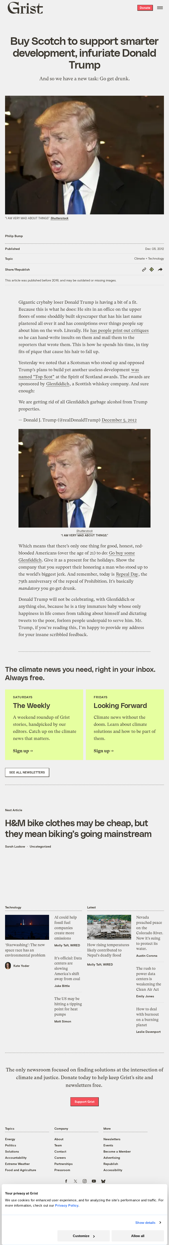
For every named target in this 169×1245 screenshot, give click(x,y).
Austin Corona (146, 955)
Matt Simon (62, 1021)
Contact (60, 1151)
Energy (10, 1139)
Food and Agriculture (20, 1170)
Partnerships (63, 1164)
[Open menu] (160, 7)
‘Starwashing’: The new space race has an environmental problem (25, 950)
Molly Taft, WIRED (67, 945)
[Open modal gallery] (84, 478)
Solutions (12, 1151)
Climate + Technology (149, 258)
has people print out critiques (119, 330)
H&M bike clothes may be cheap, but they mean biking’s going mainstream (78, 828)
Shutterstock (59, 218)
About (58, 1139)
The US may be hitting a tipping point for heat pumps (68, 1006)
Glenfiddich (57, 383)
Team (58, 1145)
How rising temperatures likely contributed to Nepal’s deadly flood (108, 950)
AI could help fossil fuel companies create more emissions (65, 927)
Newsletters (111, 1139)
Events (108, 1145)
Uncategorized (40, 846)
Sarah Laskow (15, 846)
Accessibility (112, 1170)
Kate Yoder (21, 966)
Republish (110, 1164)
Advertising (111, 1157)
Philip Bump (14, 236)
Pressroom (62, 1170)
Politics (10, 1145)
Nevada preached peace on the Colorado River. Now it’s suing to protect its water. (149, 933)
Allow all (137, 1236)
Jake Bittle (62, 986)
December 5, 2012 (119, 420)
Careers (60, 1157)
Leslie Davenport (148, 1031)
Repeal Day (127, 574)
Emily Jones (145, 996)
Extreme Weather (17, 1164)
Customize (81, 1236)
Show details (145, 1222)
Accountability (16, 1157)
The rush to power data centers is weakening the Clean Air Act (148, 979)
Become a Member (117, 1151)
